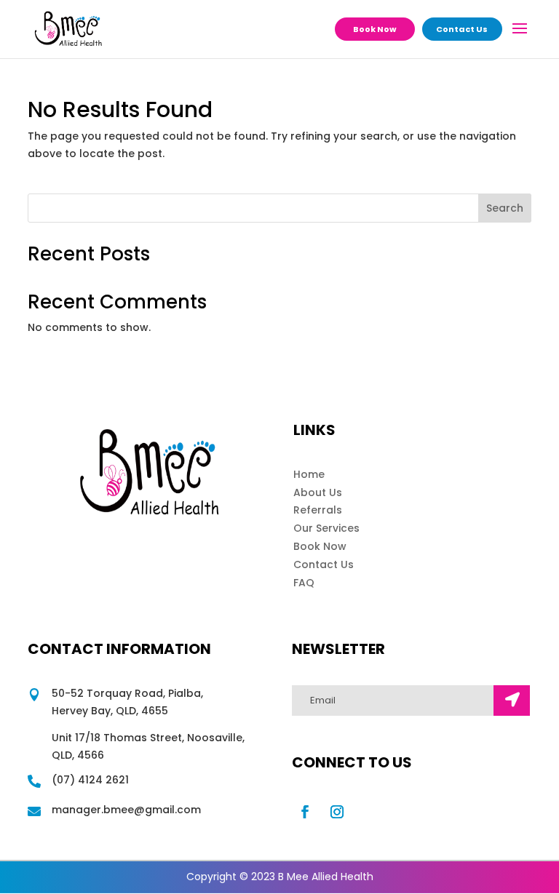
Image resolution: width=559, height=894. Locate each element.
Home (309, 474)
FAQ (303, 582)
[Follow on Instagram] (337, 812)
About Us (317, 492)
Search (504, 208)
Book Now (375, 29)
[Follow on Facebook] (305, 812)
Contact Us (462, 29)
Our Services (326, 528)
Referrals (317, 510)
